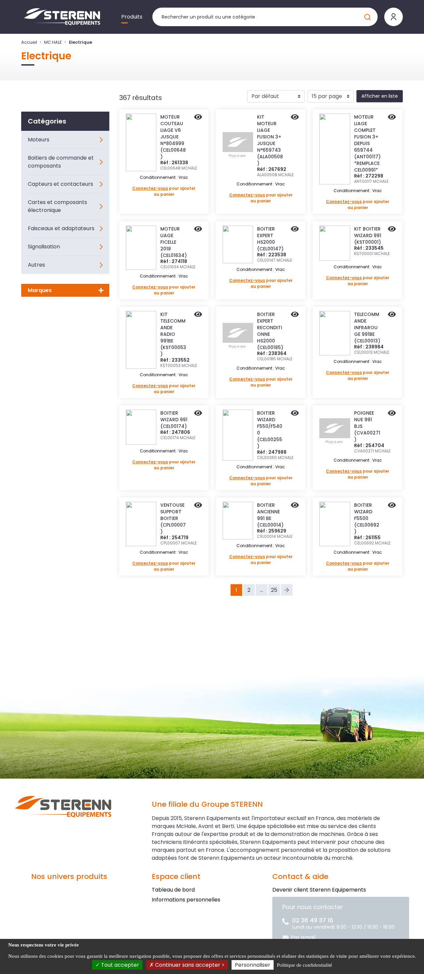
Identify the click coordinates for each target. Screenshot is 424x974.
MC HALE (53, 42)
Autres (36, 265)
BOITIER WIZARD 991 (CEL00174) (173, 420)
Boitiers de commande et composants (61, 162)
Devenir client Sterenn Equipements (319, 890)
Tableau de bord (173, 890)
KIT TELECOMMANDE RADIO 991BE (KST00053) (173, 334)
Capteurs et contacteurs (60, 184)
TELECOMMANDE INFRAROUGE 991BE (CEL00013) (367, 327)
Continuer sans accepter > (189, 965)
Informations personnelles (186, 899)
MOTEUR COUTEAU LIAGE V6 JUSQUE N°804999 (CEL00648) (173, 137)
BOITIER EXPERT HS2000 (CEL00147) (270, 239)
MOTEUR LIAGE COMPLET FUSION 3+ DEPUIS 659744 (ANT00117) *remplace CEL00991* (367, 143)
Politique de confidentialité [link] (304, 965)
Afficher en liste (379, 96)
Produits (131, 17)
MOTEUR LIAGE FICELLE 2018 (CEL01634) (173, 242)
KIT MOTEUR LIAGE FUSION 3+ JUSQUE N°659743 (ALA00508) (270, 140)
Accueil (29, 42)
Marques (40, 290)
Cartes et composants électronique (57, 206)
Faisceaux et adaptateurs (61, 228)
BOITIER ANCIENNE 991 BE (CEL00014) (270, 515)
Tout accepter (119, 965)
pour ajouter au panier (163, 191)
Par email (303, 937)
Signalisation (44, 246)
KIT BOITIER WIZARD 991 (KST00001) (367, 235)
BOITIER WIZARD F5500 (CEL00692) (366, 518)
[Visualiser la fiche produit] (198, 117)
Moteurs (38, 139)
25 (274, 590)
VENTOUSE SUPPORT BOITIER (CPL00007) (173, 518)
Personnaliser (252, 965)
